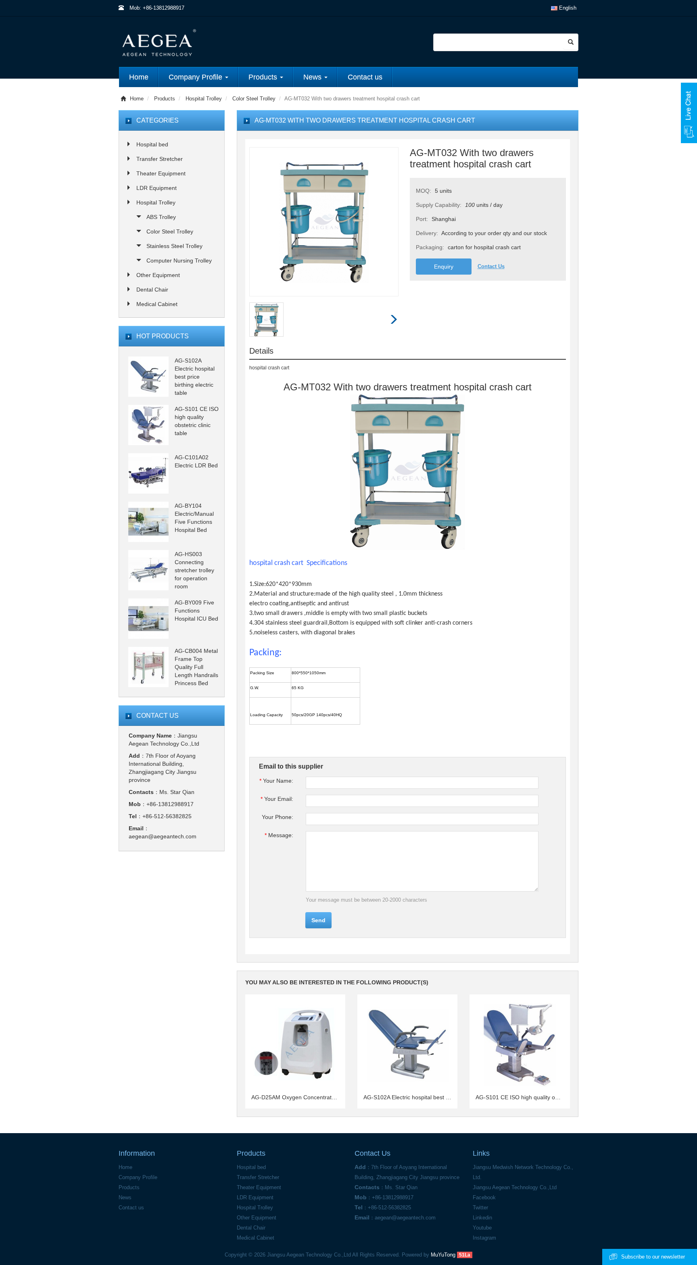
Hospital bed (152, 144)
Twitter (480, 1208)
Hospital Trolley (204, 99)
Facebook (484, 1197)
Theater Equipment (161, 173)
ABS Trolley (161, 217)
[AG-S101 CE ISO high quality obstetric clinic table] (148, 424)
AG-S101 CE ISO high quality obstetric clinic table (519, 1097)
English (566, 8)
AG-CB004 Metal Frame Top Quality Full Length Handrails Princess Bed (196, 667)
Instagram (484, 1238)
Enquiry (443, 266)
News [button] (313, 77)
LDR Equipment (156, 188)
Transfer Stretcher (159, 159)
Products (164, 99)
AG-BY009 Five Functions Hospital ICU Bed (196, 610)
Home (138, 77)
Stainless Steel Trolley (174, 246)
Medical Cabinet (156, 304)
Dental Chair (152, 289)
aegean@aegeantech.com (162, 836)
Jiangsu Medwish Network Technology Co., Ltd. (523, 1172)
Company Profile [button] (196, 77)
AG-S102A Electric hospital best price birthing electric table (407, 1097)
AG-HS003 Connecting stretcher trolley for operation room (194, 570)
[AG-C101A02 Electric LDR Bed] (148, 473)
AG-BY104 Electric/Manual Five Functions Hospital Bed (194, 517)
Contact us (365, 77)
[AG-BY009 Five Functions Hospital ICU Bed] (148, 618)
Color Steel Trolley (253, 99)
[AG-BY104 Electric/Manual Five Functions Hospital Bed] (148, 521)
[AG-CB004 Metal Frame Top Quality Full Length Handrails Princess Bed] (148, 666)
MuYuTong (443, 1255)
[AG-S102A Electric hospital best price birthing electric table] (148, 376)
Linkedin (482, 1218)
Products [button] (263, 77)
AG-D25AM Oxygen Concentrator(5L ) (295, 1097)
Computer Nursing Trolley (179, 260)
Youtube (482, 1228)
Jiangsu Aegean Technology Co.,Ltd (515, 1187)
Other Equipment (158, 275)
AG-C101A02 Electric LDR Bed (196, 461)
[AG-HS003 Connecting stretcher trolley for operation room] (148, 570)
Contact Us (491, 266)
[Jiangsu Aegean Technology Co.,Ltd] (221, 42)
